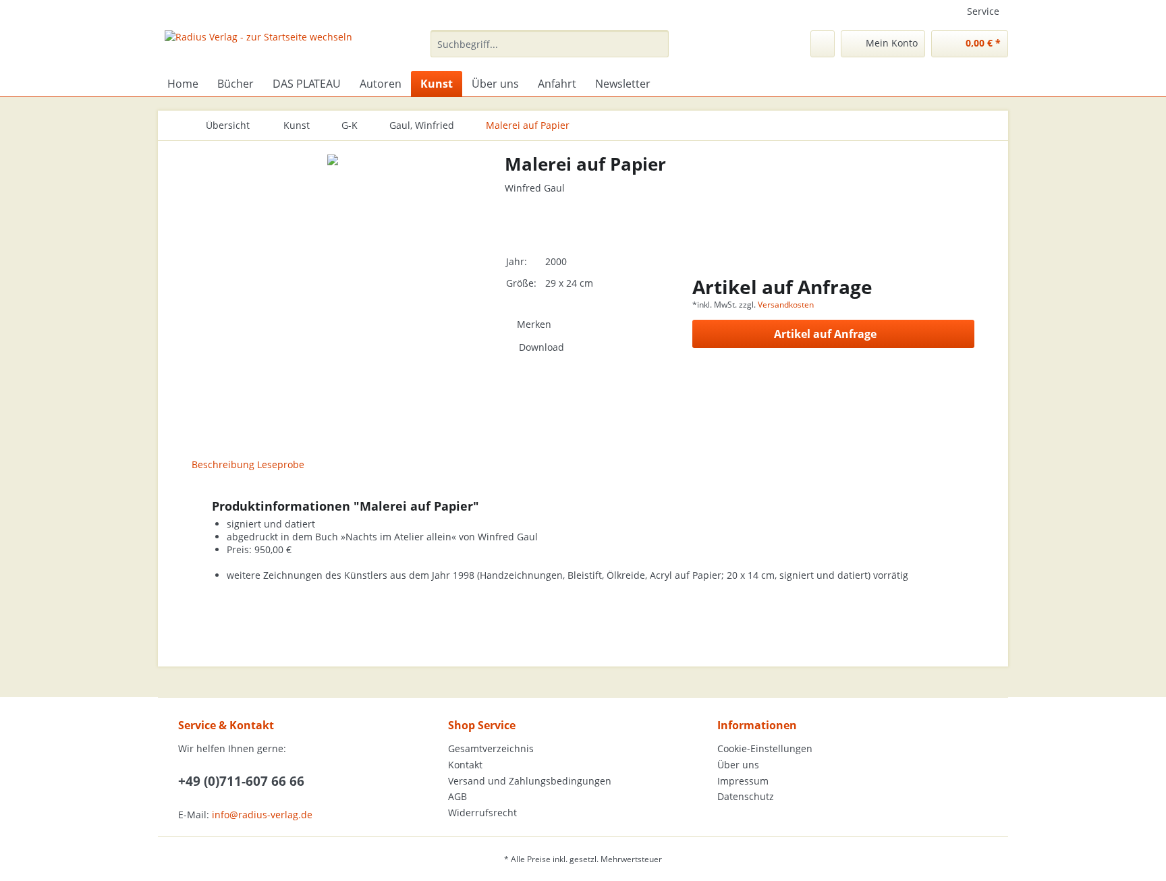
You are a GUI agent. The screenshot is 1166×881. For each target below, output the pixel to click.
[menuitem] (550, 50)
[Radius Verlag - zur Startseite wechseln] (258, 47)
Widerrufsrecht (482, 812)
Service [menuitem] (983, 11)
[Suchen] (656, 43)
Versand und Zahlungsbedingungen (529, 780)
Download (541, 347)
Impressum (743, 780)
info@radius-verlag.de (262, 814)
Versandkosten (786, 304)
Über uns (738, 764)
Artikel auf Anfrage (825, 333)
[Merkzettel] (822, 43)
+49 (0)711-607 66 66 (241, 781)
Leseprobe (280, 464)
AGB (457, 796)
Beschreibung (223, 464)
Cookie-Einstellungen (764, 748)
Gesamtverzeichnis (491, 748)
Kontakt (465, 764)
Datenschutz (745, 796)
